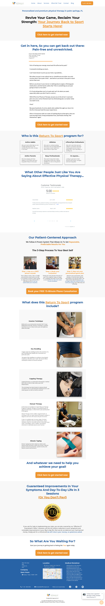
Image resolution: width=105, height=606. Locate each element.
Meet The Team (25, 562)
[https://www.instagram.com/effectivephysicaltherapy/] (76, 587)
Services (46, 3)
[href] (52, 573)
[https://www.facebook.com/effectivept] (70, 587)
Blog (72, 3)
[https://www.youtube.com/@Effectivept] (83, 587)
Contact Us (24, 565)
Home (33, 3)
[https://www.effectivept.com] (18, 3)
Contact (66, 3)
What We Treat (56, 3)
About (39, 3)
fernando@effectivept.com (42, 587)
